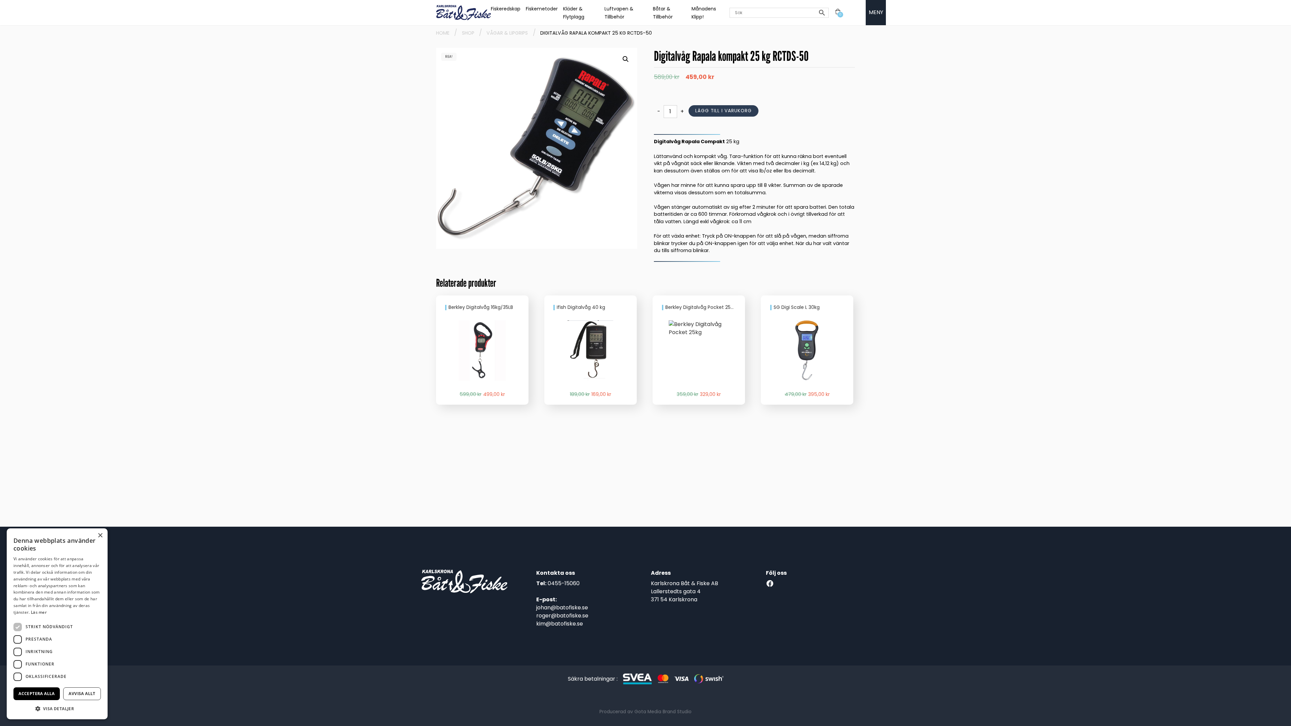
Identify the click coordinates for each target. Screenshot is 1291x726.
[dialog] (57, 623)
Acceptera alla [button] (36, 693)
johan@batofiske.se (562, 607)
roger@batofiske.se (562, 615)
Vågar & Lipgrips (507, 33)
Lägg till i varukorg (723, 111)
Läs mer (39, 612)
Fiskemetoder (542, 8)
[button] (626, 59)
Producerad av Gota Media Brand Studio (645, 712)
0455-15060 (564, 583)
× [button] (100, 535)
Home (442, 33)
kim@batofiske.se (559, 624)
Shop (468, 33)
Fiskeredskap (505, 8)
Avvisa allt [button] (82, 693)
